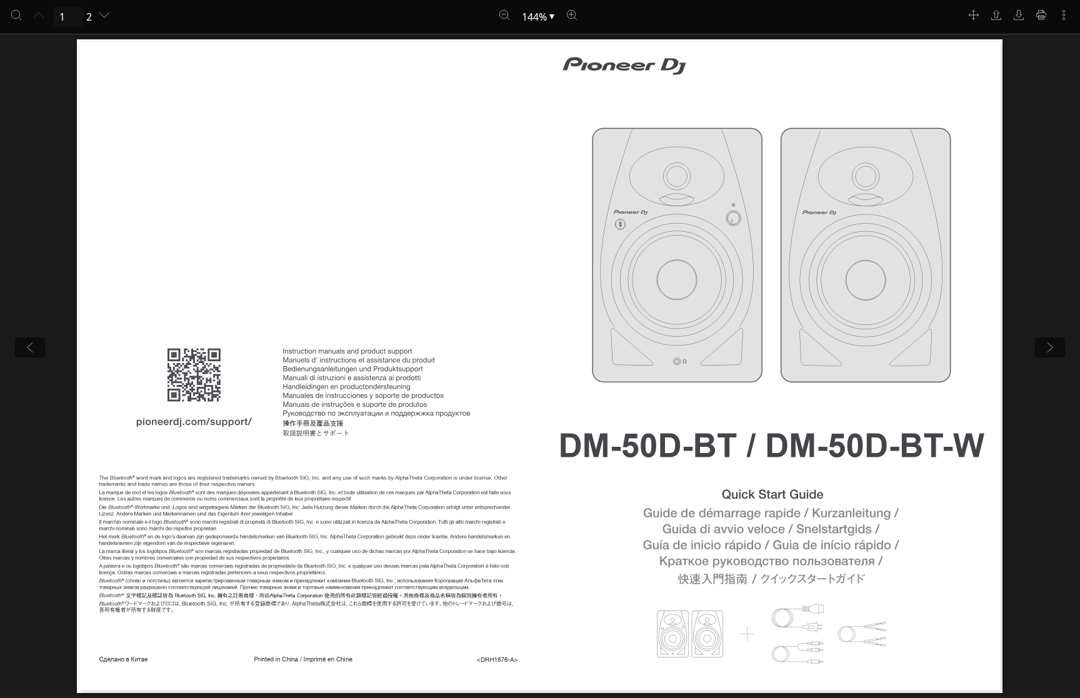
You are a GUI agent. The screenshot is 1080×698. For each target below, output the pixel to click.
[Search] (16, 15)
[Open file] (996, 15)
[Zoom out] (504, 15)
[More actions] (1064, 15)
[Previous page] (39, 15)
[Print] (1041, 15)
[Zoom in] (572, 15)
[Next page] (104, 15)
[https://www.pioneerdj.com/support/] (194, 422)
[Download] (1019, 15)
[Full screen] (974, 15)
